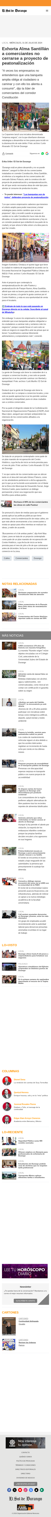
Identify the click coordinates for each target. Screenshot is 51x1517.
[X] (15, 1490)
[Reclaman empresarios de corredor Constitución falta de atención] (9, 593)
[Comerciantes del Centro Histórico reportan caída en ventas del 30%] (9, 617)
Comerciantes (22, 558)
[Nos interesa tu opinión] (25, 1442)
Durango (37, 558)
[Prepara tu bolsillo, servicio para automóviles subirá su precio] (9, 742)
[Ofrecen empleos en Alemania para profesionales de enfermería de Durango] (9, 1152)
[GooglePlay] (42, 1490)
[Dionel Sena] (7, 1081)
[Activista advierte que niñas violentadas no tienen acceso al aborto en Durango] (9, 829)
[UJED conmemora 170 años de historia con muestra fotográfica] (9, 654)
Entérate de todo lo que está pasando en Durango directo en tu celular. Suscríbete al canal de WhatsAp (25, 309)
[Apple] (36, 1490)
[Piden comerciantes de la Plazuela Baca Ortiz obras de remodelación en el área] (9, 604)
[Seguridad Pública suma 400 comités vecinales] (9, 1141)
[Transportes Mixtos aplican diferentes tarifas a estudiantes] (9, 1176)
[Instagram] (25, 1490)
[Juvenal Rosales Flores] (7, 1107)
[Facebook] (9, 1490)
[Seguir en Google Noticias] (47, 153)
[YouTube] (20, 1490)
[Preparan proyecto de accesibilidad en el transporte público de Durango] (9, 771)
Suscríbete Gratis (25, 1301)
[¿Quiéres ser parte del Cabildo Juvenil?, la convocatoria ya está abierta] (9, 711)
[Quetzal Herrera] (7, 1094)
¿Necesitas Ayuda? (25, 1484)
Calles (7, 558)
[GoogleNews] (31, 1490)
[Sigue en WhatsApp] (43, 153)
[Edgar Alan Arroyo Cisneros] (7, 1119)
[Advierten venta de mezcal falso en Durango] (9, 682)
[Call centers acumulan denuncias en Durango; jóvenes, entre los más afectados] (9, 923)
